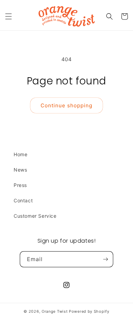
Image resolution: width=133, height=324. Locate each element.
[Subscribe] (105, 259)
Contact (23, 200)
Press (20, 185)
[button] (8, 16)
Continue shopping (66, 105)
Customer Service (35, 216)
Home (20, 154)
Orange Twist (55, 311)
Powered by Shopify (89, 311)
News (20, 170)
